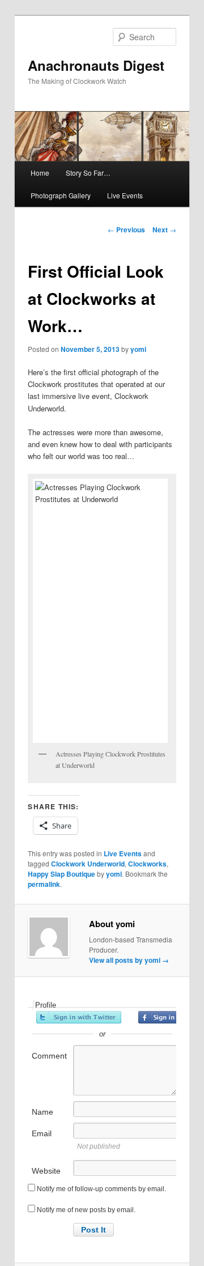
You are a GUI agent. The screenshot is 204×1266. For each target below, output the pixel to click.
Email (42, 1133)
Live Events (125, 195)
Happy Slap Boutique (61, 874)
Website (46, 1170)
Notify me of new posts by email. (86, 1210)
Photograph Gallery (61, 195)
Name (42, 1111)
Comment (49, 1055)
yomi (138, 349)
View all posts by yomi (129, 960)
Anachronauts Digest (96, 65)
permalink (44, 884)
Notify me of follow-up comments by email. (101, 1189)
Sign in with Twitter (78, 1017)
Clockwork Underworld (88, 864)
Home (40, 172)
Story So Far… (88, 172)
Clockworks (147, 864)
